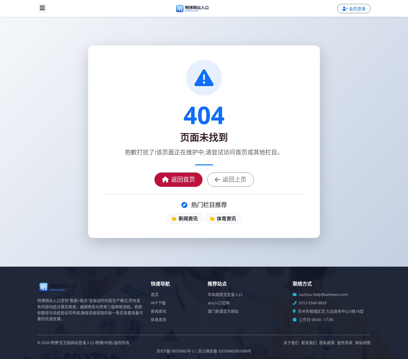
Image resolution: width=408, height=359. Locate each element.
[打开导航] (42, 8)
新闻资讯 (187, 218)
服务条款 (345, 342)
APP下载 (158, 302)
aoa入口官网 (219, 302)
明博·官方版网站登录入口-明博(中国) (81, 342)
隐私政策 (327, 342)
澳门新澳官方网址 (223, 311)
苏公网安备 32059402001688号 (224, 351)
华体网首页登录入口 (225, 294)
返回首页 (183, 179)
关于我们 (291, 342)
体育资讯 (226, 218)
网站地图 (363, 342)
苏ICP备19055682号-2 (175, 351)
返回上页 (234, 179)
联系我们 (309, 342)
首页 (155, 294)
